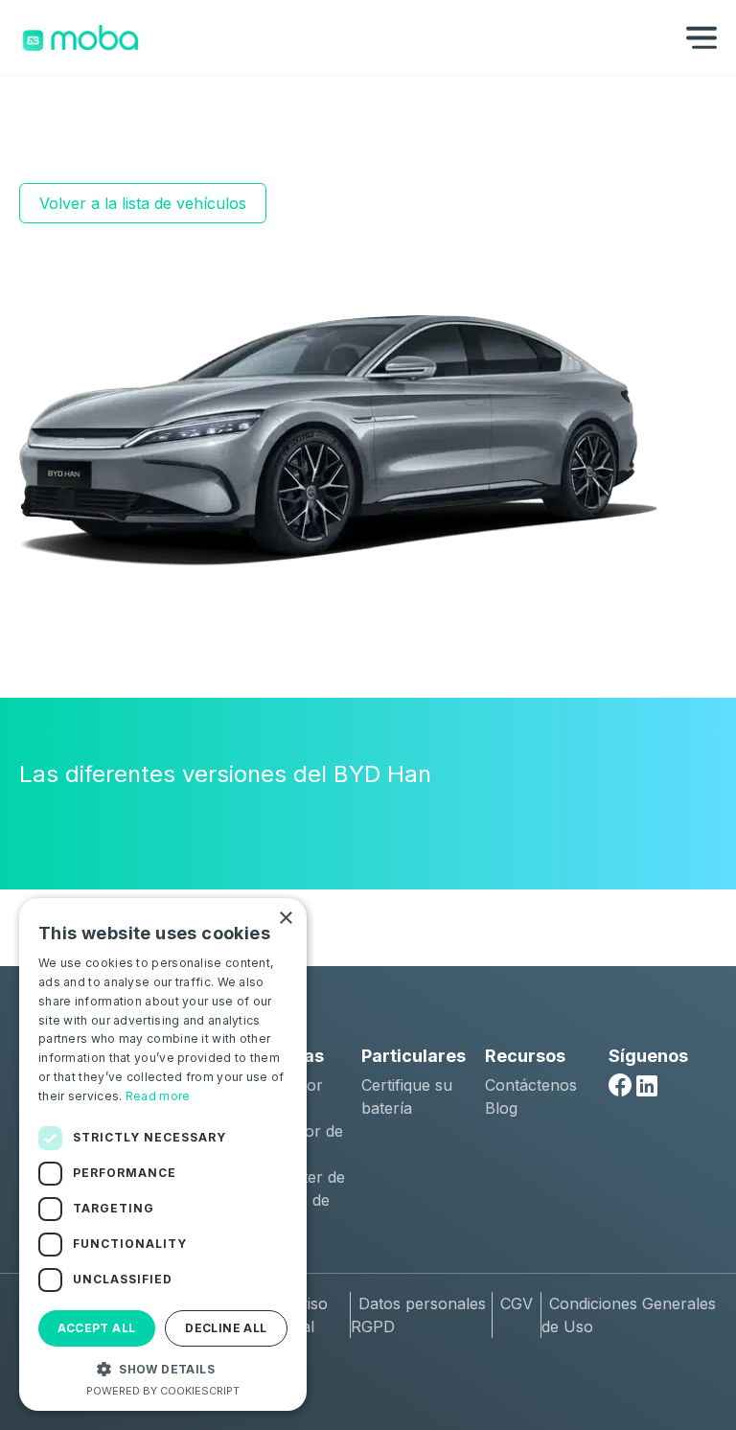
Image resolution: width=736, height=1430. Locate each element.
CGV (516, 1303)
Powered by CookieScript (163, 1390)
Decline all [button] (225, 1328)
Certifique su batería (406, 1096)
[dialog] (163, 1154)
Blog (501, 1108)
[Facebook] (620, 1084)
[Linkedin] (646, 1085)
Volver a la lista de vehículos (142, 203)
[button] (163, 1368)
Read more (158, 1096)
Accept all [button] (96, 1328)
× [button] (285, 918)
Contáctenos (531, 1085)
